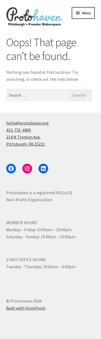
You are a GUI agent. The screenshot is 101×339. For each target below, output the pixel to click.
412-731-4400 (18, 130)
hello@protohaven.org (27, 123)
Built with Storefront (26, 308)
